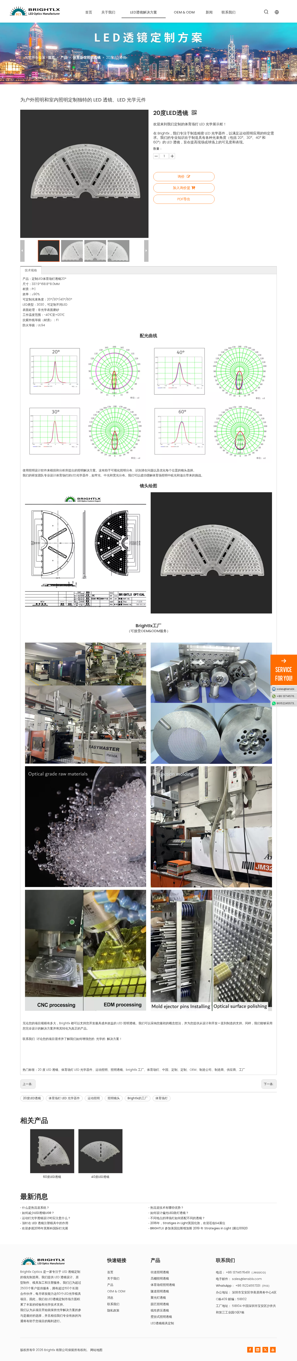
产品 (110, 1285)
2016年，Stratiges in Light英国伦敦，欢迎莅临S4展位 (187, 1223)
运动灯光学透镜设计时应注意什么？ (46, 1218)
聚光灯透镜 (158, 1297)
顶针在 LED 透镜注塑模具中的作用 (45, 1223)
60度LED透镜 (52, 1177)
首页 (110, 1272)
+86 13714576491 (287, 696)
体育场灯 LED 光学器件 (64, 1098)
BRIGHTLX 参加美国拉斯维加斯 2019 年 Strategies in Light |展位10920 (199, 1228)
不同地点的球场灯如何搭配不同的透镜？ (177, 1218)
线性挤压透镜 (160, 1310)
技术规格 (31, 270)
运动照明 (94, 1098)
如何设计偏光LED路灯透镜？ (169, 1213)
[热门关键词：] (266, 12)
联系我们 (113, 1304)
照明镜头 (114, 1098)
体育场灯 (161, 1098)
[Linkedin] (257, 1350)
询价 (181, 176)
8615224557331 (286, 703)
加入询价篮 (181, 187)
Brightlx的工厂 (138, 1098)
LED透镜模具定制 (162, 1323)
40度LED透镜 (100, 1177)
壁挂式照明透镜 (161, 1317)
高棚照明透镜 (160, 1278)
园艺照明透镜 (160, 1304)
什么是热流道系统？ (35, 1207)
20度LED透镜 (32, 1098)
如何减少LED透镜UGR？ (38, 1213)
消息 (110, 1297)
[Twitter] (265, 1350)
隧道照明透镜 (160, 1291)
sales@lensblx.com (247, 1279)
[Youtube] (273, 1350)
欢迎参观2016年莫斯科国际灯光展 (45, 1228)
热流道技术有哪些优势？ (167, 1207)
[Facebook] (250, 1350)
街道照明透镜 (160, 1272)
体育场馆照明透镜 (163, 1285)
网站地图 (96, 1350)
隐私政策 (113, 1310)
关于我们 (113, 1278)
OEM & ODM (116, 1291)
